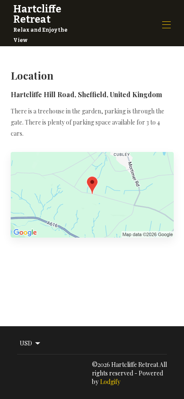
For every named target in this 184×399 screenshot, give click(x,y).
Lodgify (110, 381)
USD (26, 343)
